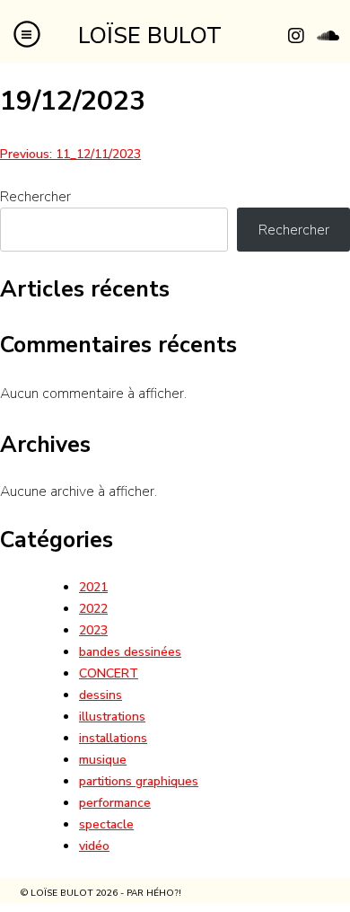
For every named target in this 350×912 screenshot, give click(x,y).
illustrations (112, 716)
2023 (93, 630)
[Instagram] (296, 36)
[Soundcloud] (328, 36)
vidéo (94, 845)
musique (103, 759)
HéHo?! (163, 893)
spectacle (106, 824)
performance (115, 802)
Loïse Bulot (150, 36)
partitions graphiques (138, 781)
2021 (93, 587)
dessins (100, 695)
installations (113, 738)
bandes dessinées (130, 651)
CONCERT (108, 673)
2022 (93, 608)
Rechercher (35, 197)
